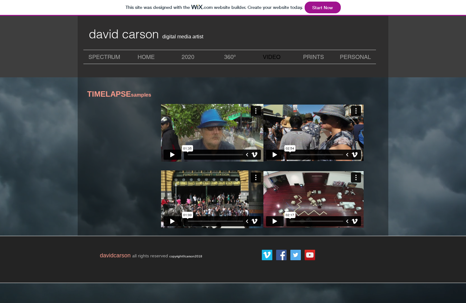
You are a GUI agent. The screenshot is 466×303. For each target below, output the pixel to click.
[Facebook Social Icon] (281, 255)
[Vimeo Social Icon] (267, 255)
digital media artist (182, 36)
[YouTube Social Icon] (310, 255)
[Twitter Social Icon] (295, 255)
